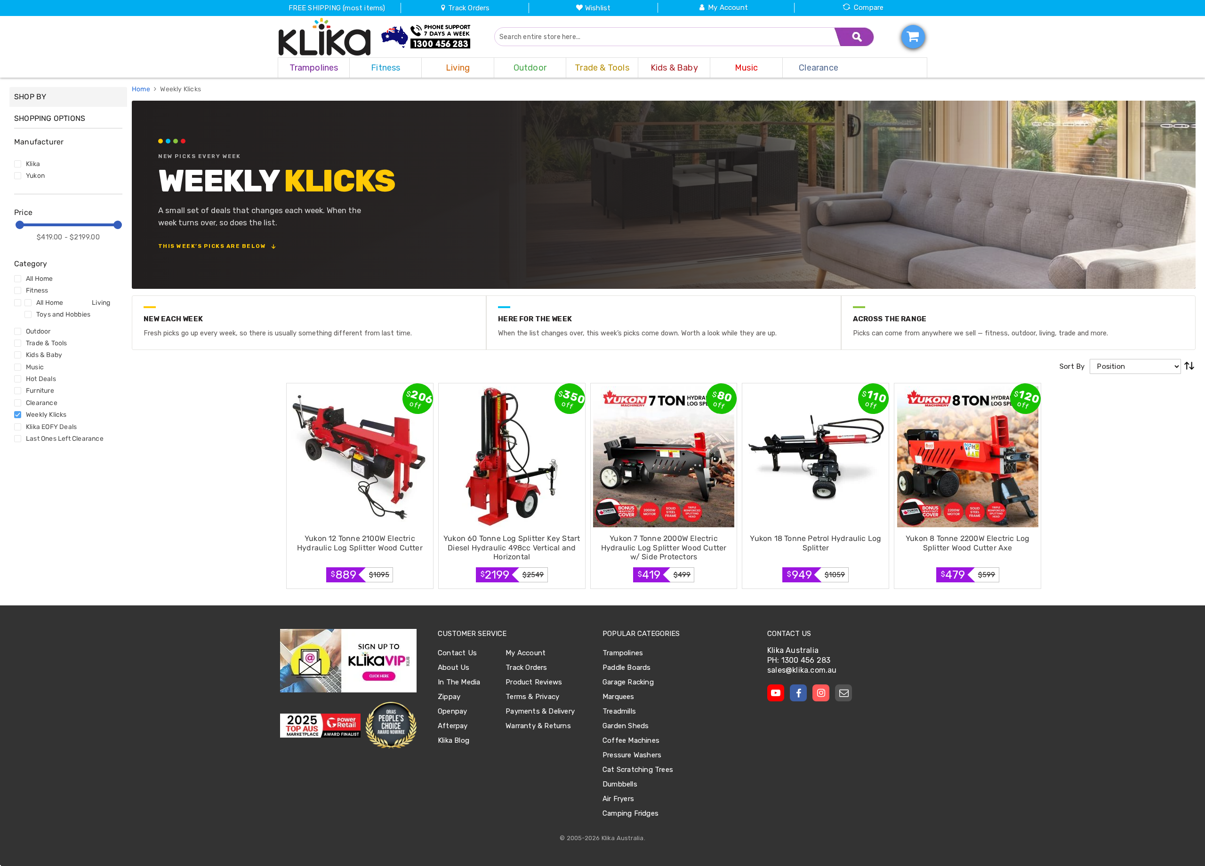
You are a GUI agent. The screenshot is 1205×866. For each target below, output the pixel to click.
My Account (728, 7)
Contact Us (457, 653)
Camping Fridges (630, 813)
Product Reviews (534, 682)
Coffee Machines (630, 740)
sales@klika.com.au (802, 670)
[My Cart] (913, 36)
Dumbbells (619, 784)
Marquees (618, 696)
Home (142, 89)
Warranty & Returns (538, 726)
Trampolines (622, 653)
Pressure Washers (631, 755)
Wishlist (598, 8)
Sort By (1072, 366)
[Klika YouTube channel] (775, 692)
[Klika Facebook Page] (798, 692)
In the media (459, 682)
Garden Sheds (625, 726)
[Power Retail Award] (320, 726)
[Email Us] (843, 692)
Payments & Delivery (540, 711)
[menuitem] (314, 68)
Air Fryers (618, 798)
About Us (454, 667)
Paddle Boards (626, 667)
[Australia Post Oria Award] (391, 725)
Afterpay (453, 726)
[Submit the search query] (854, 36)
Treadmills (619, 711)
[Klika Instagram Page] (820, 692)
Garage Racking (628, 682)
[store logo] (325, 36)
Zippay (449, 696)
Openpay (452, 711)
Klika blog (453, 740)
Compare (869, 7)
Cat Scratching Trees (637, 769)
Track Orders (468, 8)
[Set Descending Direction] (1189, 366)
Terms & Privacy (532, 696)
